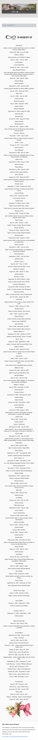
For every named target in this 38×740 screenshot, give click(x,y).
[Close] (36, 723)
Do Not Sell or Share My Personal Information (15, 736)
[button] (22, 12)
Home (4, 25)
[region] (19, 730)
